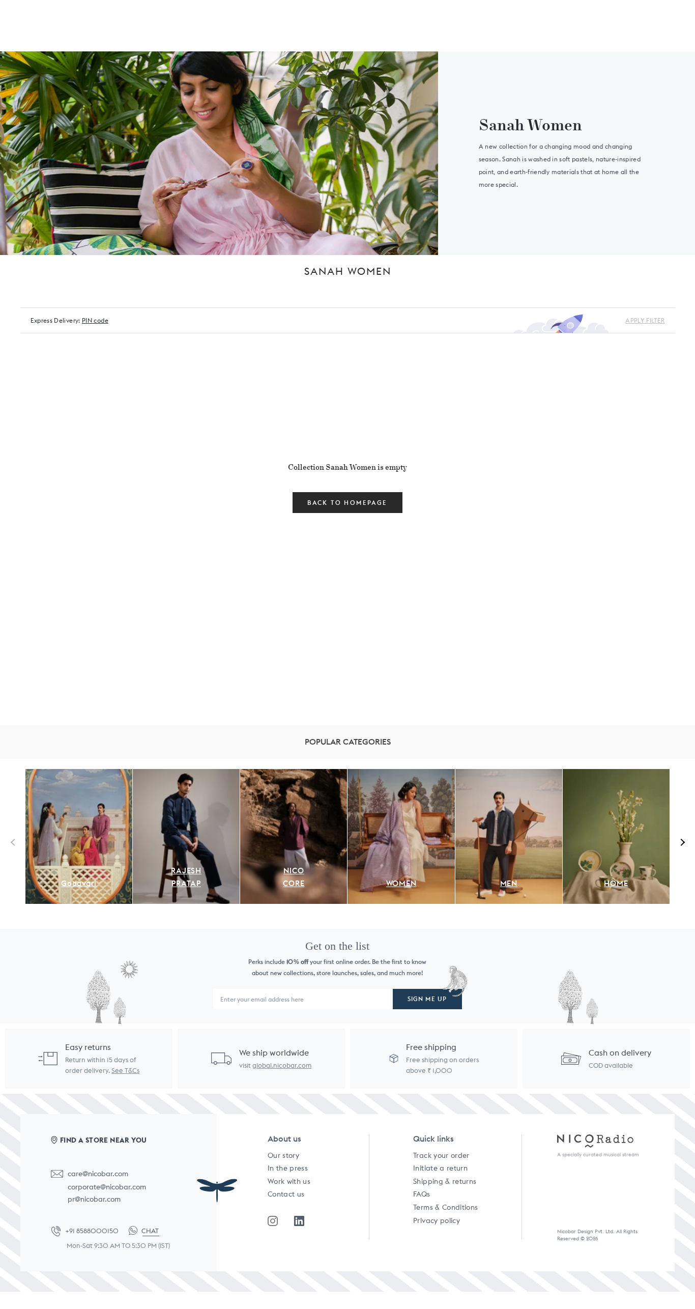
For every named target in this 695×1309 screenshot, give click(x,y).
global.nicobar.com (281, 1065)
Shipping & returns (444, 1181)
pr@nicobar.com (94, 1199)
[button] (681, 842)
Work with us (289, 1181)
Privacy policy (436, 1220)
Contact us (286, 1194)
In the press (288, 1168)
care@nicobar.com (98, 1174)
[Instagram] (273, 1221)
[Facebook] (299, 1221)
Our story (283, 1155)
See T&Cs (125, 1070)
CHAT (150, 1231)
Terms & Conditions (445, 1207)
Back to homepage (347, 502)
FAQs (421, 1194)
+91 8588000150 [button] (92, 1231)
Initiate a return (440, 1168)
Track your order (441, 1155)
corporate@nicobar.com (107, 1187)
